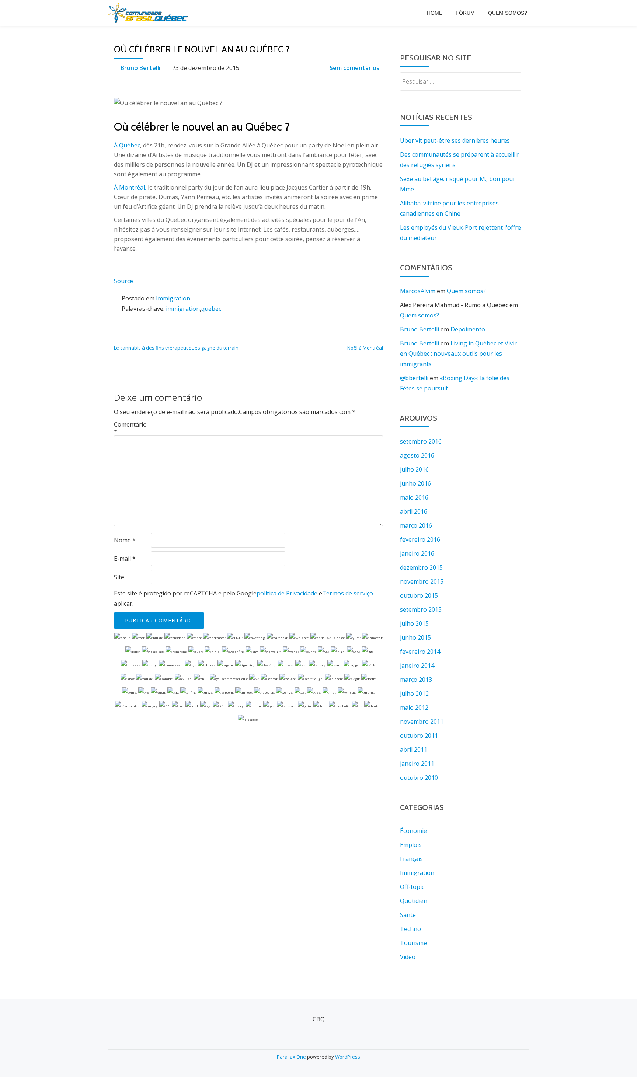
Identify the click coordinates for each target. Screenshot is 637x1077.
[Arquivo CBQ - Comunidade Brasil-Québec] (149, 13)
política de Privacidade (287, 593)
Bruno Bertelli (140, 68)
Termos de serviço (347, 593)
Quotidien (413, 901)
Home (434, 13)
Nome (125, 540)
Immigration (173, 298)
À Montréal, (130, 187)
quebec (211, 309)
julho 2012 (414, 693)
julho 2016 (414, 469)
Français (411, 859)
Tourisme (413, 943)
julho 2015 (414, 623)
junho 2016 (415, 483)
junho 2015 (415, 637)
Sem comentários (354, 68)
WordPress (347, 1056)
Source (123, 281)
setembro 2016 (421, 441)
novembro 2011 (421, 722)
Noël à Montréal (365, 347)
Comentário (130, 428)
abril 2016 (413, 511)
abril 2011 (413, 750)
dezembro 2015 (421, 567)
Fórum (465, 13)
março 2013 (416, 679)
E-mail (125, 558)
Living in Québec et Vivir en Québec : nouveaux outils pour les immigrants (458, 353)
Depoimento (467, 329)
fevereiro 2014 (420, 651)
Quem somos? (507, 13)
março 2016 (416, 525)
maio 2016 (414, 497)
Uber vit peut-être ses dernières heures (455, 140)
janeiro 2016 (417, 553)
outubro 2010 (419, 778)
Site (119, 577)
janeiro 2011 (417, 764)
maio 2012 (414, 707)
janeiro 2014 (417, 665)
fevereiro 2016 (420, 539)
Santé (408, 915)
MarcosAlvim (417, 291)
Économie (413, 831)
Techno (410, 929)
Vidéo (407, 957)
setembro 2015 (421, 609)
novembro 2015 (421, 581)
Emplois (411, 845)
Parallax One (292, 1056)
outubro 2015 (419, 595)
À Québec (127, 145)
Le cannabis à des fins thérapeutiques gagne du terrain (176, 347)
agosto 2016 (417, 455)
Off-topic (412, 887)
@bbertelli (414, 378)
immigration (183, 309)
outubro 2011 (419, 736)
